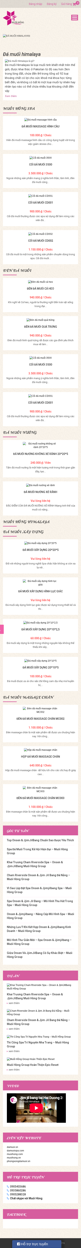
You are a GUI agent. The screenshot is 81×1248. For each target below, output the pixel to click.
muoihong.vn (14, 1157)
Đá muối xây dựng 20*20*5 (41, 549)
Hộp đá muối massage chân (40, 756)
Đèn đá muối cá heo (40, 288)
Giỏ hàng (68, 3)
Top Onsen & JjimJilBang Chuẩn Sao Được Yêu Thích (40, 840)
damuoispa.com (15, 1150)
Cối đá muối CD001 (40, 202)
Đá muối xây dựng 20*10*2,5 (40, 629)
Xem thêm (11, 96)
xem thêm (14, 1003)
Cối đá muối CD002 (40, 240)
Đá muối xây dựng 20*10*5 (41, 667)
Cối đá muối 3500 (40, 164)
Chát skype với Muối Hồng (26, 1198)
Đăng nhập (35, 3)
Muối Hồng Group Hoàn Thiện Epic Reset (32, 1064)
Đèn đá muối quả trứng (40, 326)
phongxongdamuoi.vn (18, 1161)
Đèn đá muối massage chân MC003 (40, 798)
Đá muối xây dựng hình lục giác (40, 591)
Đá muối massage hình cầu (40, 126)
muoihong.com (15, 1154)
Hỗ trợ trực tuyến (34, 1244)
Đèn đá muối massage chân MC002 (40, 718)
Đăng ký (52, 3)
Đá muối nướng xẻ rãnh (40, 492)
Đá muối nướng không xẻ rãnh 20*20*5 (40, 453)
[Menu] (74, 17)
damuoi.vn (12, 1147)
